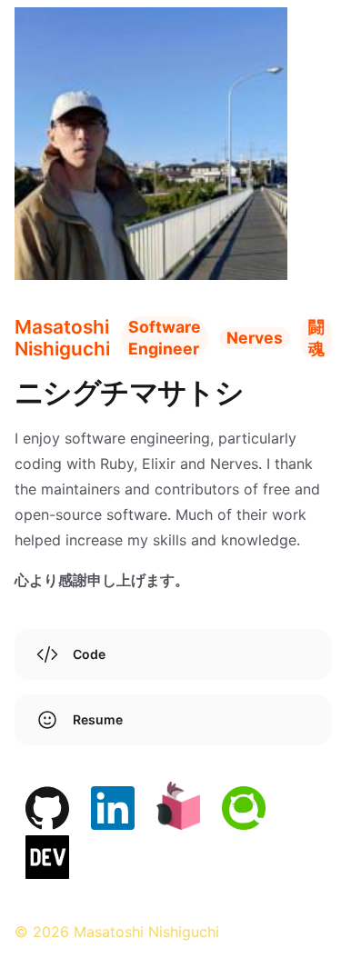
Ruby (117, 463)
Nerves (234, 463)
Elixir (159, 463)
